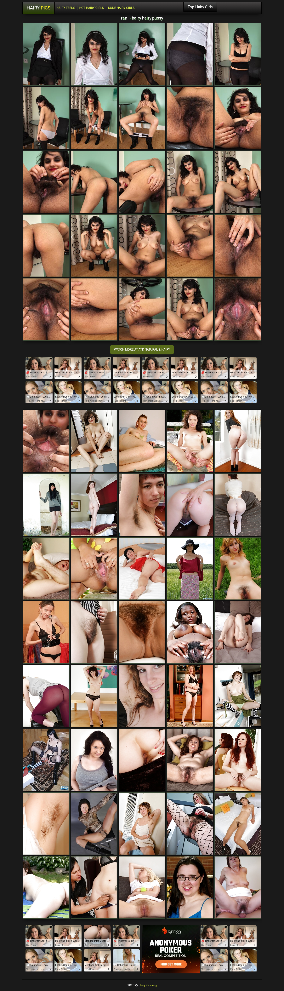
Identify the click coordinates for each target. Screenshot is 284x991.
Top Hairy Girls (200, 7)
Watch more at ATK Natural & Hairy (142, 349)
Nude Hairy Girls (121, 8)
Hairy (38, 8)
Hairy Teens (65, 8)
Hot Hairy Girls (91, 8)
